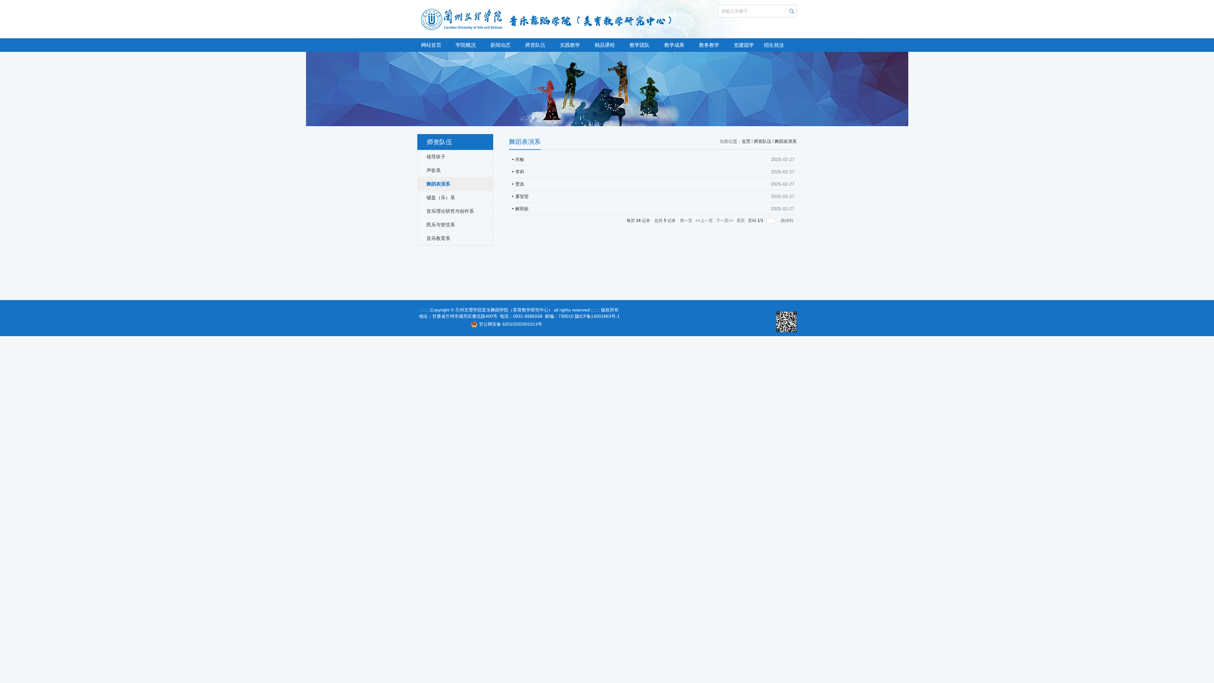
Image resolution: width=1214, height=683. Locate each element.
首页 (746, 141)
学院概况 (466, 45)
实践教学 (570, 45)
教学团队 (639, 45)
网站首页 (431, 45)
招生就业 (774, 45)
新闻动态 (500, 45)
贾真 (519, 184)
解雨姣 (522, 208)
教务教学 (709, 45)
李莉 (519, 171)
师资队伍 (535, 45)
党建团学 (744, 45)
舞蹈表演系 (786, 141)
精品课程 (605, 45)
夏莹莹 (522, 196)
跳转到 (787, 220)
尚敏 (519, 159)
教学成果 (674, 45)
